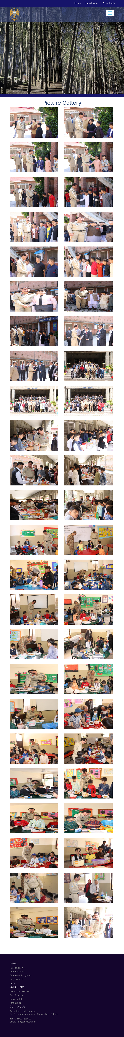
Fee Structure (17, 995)
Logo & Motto (17, 979)
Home (77, 3)
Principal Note (17, 971)
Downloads (109, 3)
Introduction (16, 968)
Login (13, 983)
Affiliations (15, 1003)
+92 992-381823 (22, 1018)
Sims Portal (16, 999)
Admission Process (20, 991)
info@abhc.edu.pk (26, 1022)
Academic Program (20, 975)
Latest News (92, 3)
